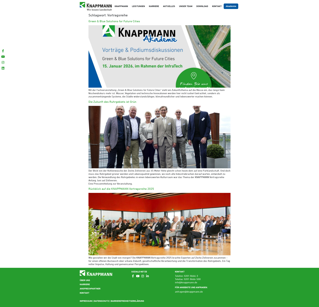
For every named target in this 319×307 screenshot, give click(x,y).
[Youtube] (3, 57)
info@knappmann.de (186, 282)
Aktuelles (169, 6)
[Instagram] (3, 62)
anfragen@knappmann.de (189, 291)
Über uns (85, 280)
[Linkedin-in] (147, 276)
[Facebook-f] (3, 51)
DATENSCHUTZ (101, 301)
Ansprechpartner (90, 288)
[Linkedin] (3, 68)
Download (202, 6)
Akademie (231, 6)
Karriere (154, 6)
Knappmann (121, 6)
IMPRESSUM (86, 301)
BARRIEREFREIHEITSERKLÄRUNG (127, 301)
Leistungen (138, 6)
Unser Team (185, 6)
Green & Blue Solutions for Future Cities (114, 21)
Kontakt (217, 6)
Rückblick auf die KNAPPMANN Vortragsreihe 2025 (121, 189)
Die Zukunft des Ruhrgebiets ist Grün (112, 102)
